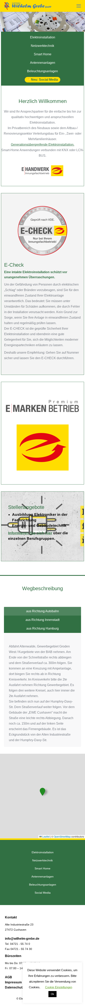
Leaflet (46, 836)
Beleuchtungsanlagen (42, 71)
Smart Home (42, 54)
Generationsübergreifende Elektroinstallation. (42, 144)
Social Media (48, 79)
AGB (8, 977)
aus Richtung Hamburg (42, 628)
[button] (42, 791)
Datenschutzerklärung (21, 987)
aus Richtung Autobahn (42, 611)
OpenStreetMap (62, 836)
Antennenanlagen (42, 62)
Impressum (13, 982)
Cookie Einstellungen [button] (58, 987)
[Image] (42, 230)
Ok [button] (52, 994)
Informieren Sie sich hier (30, 533)
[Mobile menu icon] (78, 6)
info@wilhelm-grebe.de (22, 938)
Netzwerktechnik (42, 45)
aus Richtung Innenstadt (43, 619)
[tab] (42, 611)
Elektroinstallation (42, 37)
